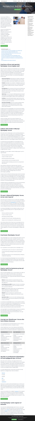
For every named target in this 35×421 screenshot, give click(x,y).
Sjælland (24, 1)
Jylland (19, 1)
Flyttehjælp (15, 1)
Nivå (2, 378)
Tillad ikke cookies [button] (20, 419)
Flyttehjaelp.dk (4, 1)
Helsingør (3, 372)
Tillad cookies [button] (14, 419)
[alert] (17, 418)
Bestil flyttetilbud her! (17, 9)
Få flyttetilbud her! (4, 45)
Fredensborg (4, 381)
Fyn (21, 1)
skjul (9, 49)
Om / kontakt (29, 1)
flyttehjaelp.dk (13, 202)
